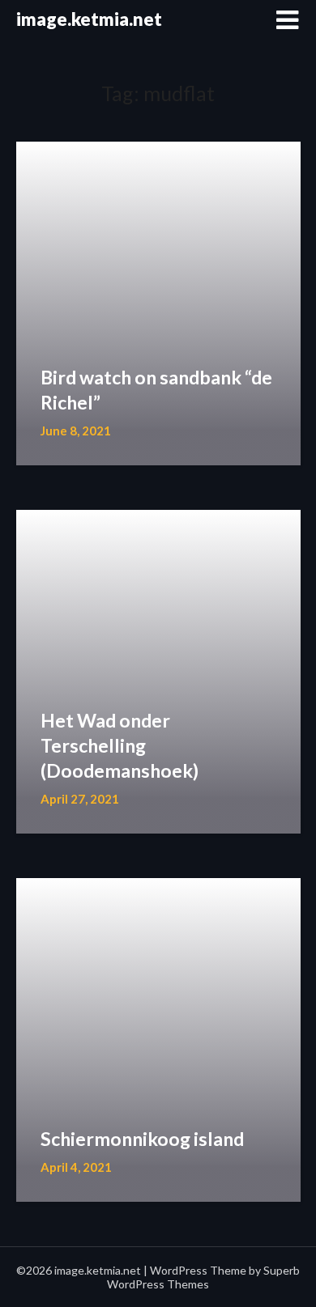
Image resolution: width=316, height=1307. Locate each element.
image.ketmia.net (89, 19)
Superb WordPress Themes (203, 1277)
